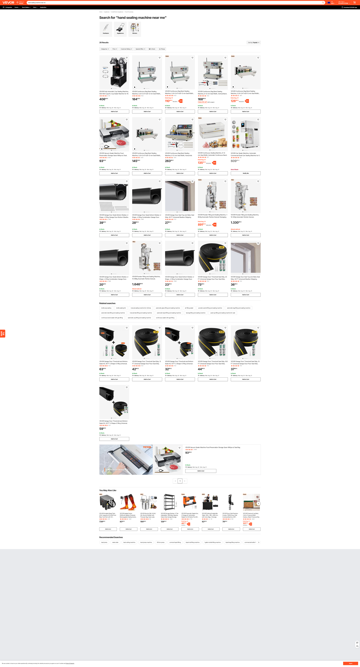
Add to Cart (114, 111)
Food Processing (129, 12)
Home (100, 12)
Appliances (106, 12)
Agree (350, 663)
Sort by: (250, 42)
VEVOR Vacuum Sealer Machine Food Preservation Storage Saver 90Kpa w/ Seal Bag (113, 155)
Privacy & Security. (70, 663)
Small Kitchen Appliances (117, 12)
